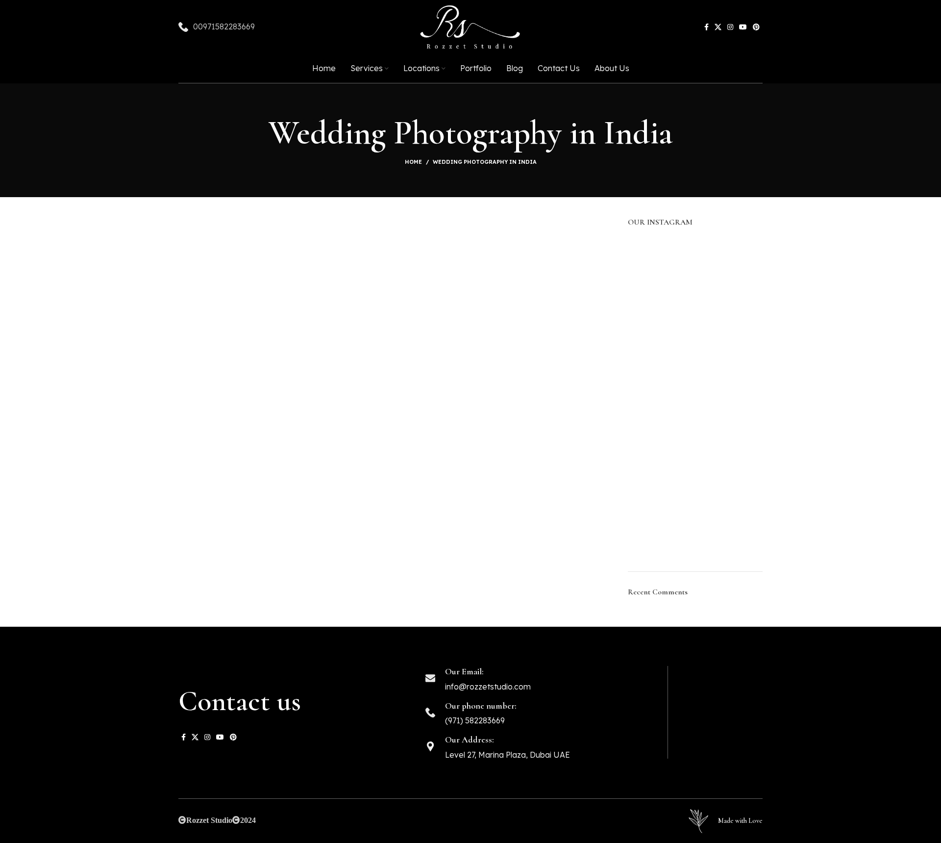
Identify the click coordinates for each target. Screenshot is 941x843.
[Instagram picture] (649, 259)
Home (413, 161)
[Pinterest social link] (756, 27)
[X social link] (718, 27)
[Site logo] (470, 27)
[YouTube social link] (743, 27)
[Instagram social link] (730, 27)
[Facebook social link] (706, 27)
